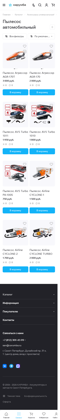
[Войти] (46, 5)
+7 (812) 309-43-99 (13, 340)
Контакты (8, 320)
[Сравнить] (24, 51)
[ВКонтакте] (5, 366)
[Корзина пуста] (53, 5)
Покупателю (10, 311)
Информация (11, 303)
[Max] (18, 366)
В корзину (15, 92)
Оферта (7, 401)
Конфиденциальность (35, 396)
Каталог (7, 294)
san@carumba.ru (12, 345)
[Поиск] (40, 5)
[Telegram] (11, 366)
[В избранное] (24, 46)
